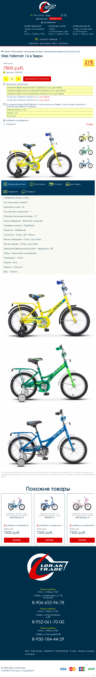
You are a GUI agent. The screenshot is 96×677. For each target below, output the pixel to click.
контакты (63, 43)
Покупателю (61, 651)
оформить (55, 18)
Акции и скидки (86, 651)
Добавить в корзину (37, 79)
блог (54, 43)
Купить (17, 540)
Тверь (48, 15)
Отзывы (89, 124)
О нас (73, 651)
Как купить (45, 43)
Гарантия (33, 43)
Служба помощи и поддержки (17, 670)
